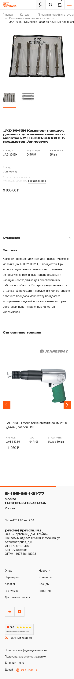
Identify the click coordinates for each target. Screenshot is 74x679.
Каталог (25, 15)
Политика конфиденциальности (26, 650)
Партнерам (12, 577)
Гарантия (45, 591)
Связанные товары (22, 332)
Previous (7, 405)
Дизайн (9, 670)
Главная (8, 15)
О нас (8, 571)
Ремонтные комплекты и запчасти (31, 18)
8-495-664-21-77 (24, 493)
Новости (44, 571)
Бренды (44, 584)
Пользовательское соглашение (25, 657)
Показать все (37, 181)
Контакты (45, 577)
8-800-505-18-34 (25, 503)
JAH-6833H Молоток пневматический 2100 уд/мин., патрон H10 (36, 425)
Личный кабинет (21, 638)
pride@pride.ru (23, 530)
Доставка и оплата (17, 597)
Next (68, 405)
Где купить (12, 591)
